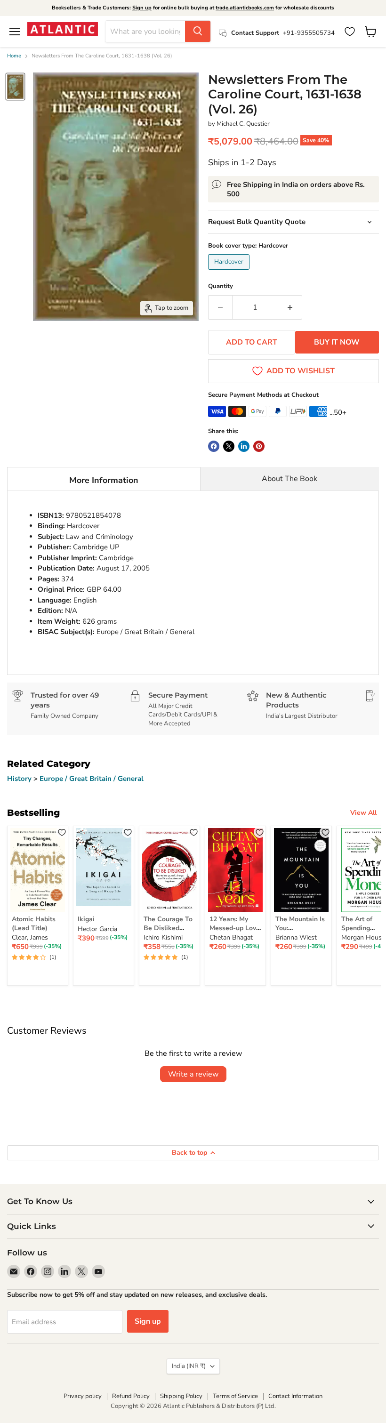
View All (363, 812)
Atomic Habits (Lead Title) (34, 923)
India (189, 1366)
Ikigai (86, 919)
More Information (103, 480)
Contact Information (295, 1396)
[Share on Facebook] (213, 446)
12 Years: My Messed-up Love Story (234, 928)
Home (14, 56)
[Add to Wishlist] (62, 832)
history (20, 778)
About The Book (289, 479)
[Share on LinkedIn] (243, 446)
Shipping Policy (181, 1396)
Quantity (220, 286)
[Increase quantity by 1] (290, 307)
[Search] (197, 31)
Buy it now (337, 342)
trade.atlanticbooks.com (245, 7)
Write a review (193, 1074)
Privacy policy (83, 1396)
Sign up (142, 7)
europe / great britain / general (92, 778)
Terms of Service (235, 1396)
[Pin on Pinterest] (259, 446)
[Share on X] (228, 446)
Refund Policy (131, 1396)
